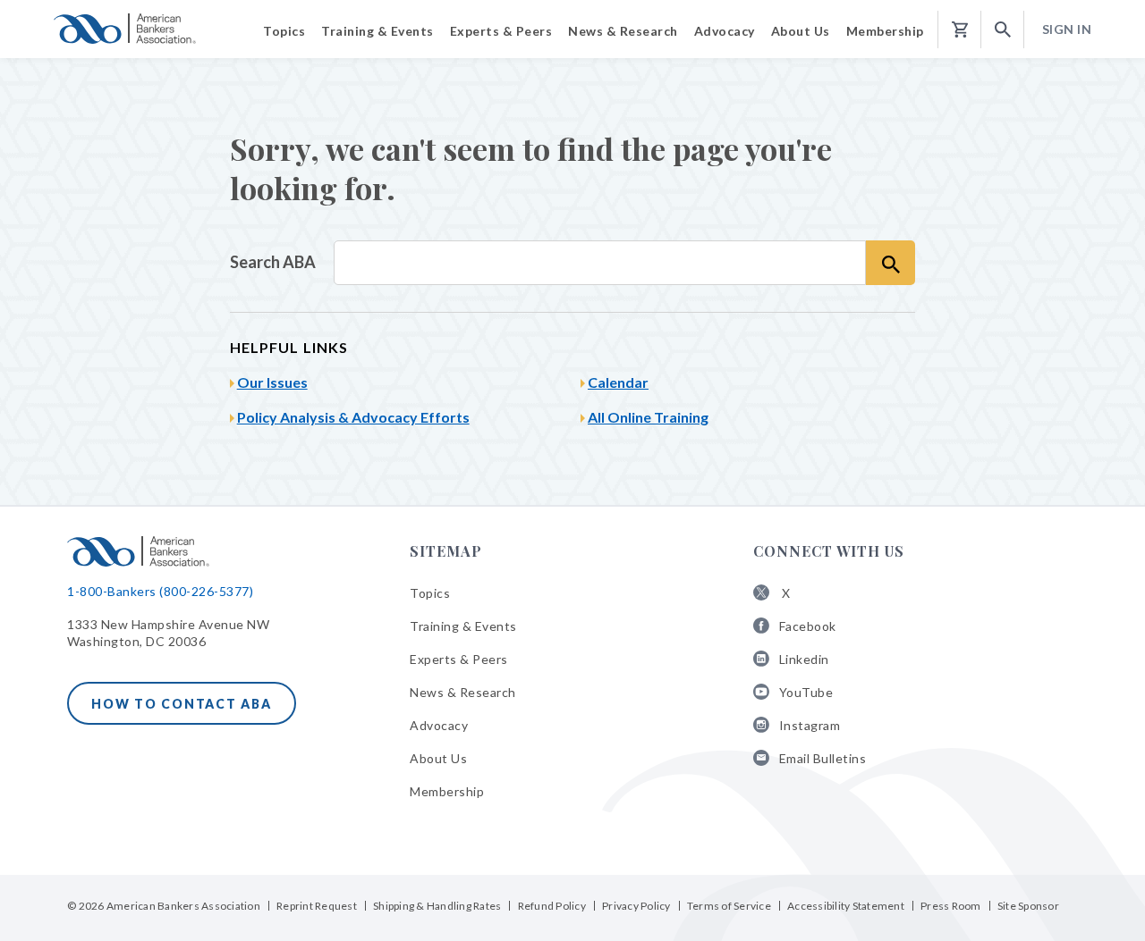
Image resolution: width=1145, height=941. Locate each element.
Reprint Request (316, 905)
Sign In (1067, 29)
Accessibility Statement (845, 905)
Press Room (950, 905)
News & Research (463, 692)
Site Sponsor (1028, 905)
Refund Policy (552, 905)
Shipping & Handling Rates (437, 905)
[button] (1003, 29)
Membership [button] (885, 30)
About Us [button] (800, 30)
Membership (447, 791)
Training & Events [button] (377, 30)
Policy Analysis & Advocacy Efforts (353, 416)
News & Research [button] (623, 30)
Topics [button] (284, 30)
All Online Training (648, 416)
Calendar (618, 382)
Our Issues (272, 382)
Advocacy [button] (724, 30)
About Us (438, 758)
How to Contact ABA (181, 703)
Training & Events (463, 626)
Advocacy (439, 725)
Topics (430, 593)
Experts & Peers (459, 659)
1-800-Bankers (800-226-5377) (160, 591)
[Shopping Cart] (960, 29)
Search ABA (273, 262)
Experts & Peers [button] (501, 30)
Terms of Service (729, 905)
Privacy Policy (636, 905)
